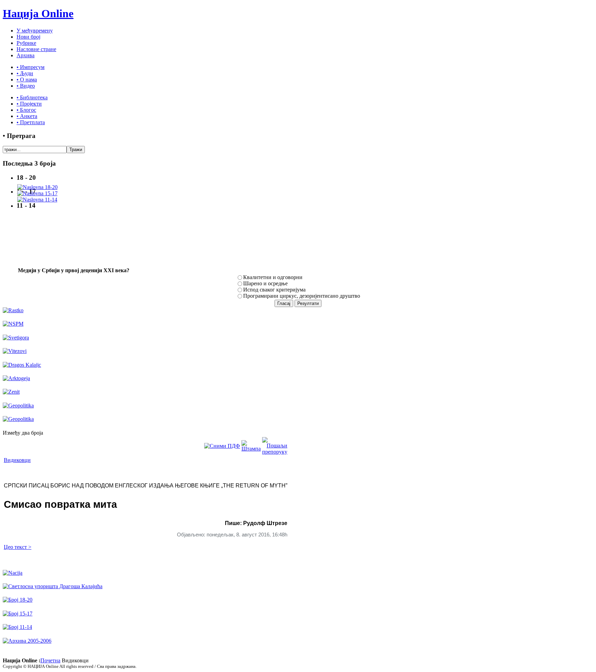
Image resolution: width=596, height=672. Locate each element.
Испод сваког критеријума (274, 290)
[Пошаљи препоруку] (274, 452)
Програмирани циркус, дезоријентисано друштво (301, 296)
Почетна (50, 660)
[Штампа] (251, 449)
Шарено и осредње (265, 283)
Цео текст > (17, 547)
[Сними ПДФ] (222, 446)
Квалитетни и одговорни (272, 277)
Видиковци (17, 460)
